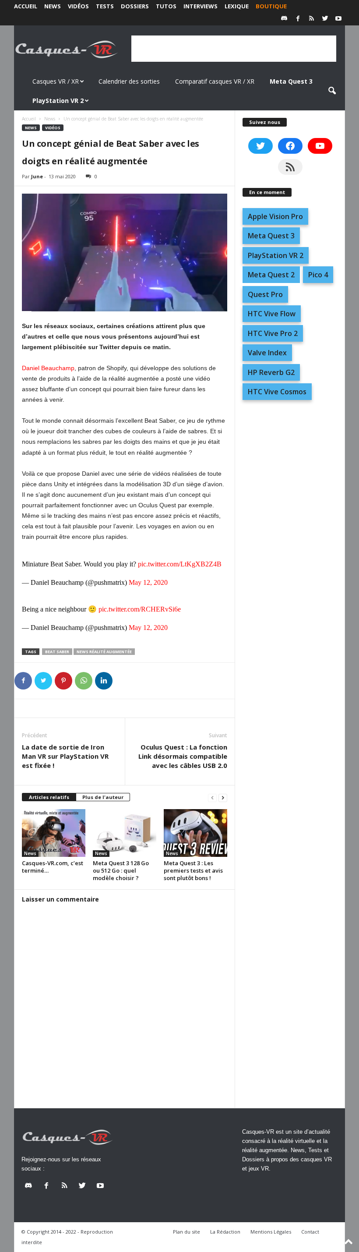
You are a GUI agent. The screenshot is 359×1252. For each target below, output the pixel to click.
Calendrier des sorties (129, 81)
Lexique (237, 6)
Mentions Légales (270, 1231)
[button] (331, 91)
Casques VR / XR (55, 81)
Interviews (200, 6)
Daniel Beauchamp (48, 367)
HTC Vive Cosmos (277, 391)
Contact (310, 1231)
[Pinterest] (63, 681)
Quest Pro (265, 294)
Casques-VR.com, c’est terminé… (52, 866)
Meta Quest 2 (271, 274)
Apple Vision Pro (275, 216)
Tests (105, 6)
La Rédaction (225, 1231)
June (37, 176)
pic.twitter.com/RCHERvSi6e (140, 609)
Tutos (166, 6)
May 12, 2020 (148, 582)
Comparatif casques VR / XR (214, 81)
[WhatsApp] (83, 681)
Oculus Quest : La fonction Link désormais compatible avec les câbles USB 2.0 (182, 756)
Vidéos (78, 6)
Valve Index (267, 352)
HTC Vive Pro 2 (273, 333)
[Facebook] (297, 19)
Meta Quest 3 (271, 235)
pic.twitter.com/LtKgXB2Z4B (180, 564)
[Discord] (284, 19)
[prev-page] (212, 797)
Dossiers (135, 6)
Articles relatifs (49, 797)
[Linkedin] (104, 681)
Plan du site (186, 1231)
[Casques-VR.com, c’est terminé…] (53, 832)
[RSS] (311, 19)
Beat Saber (57, 651)
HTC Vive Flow (272, 313)
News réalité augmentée (104, 651)
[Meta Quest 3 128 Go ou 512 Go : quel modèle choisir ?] (124, 832)
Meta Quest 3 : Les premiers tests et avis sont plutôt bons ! (193, 870)
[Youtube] (338, 19)
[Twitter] (325, 19)
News (52, 6)
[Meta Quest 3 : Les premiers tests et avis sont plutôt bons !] (195, 832)
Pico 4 (318, 274)
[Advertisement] (233, 48)
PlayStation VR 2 (275, 255)
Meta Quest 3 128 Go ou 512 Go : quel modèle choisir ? (121, 870)
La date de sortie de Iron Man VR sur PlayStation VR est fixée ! (65, 756)
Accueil (25, 6)
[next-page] (222, 797)
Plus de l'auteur (102, 797)
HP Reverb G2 (271, 372)
